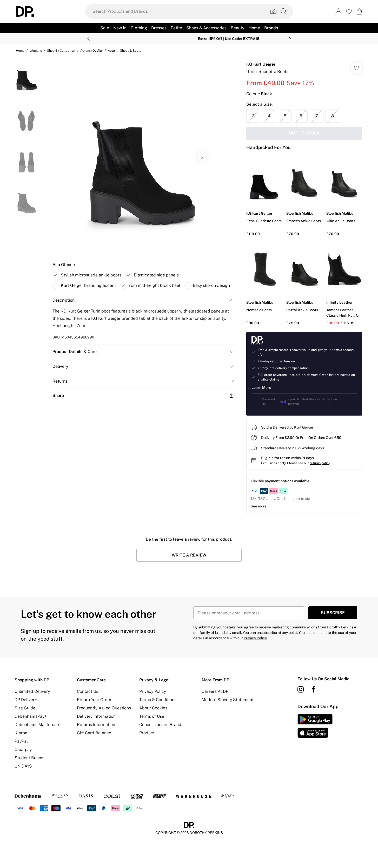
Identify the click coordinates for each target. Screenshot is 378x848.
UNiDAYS (23, 766)
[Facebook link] (313, 689)
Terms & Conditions (157, 699)
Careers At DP (215, 691)
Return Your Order (94, 699)
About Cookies (153, 707)
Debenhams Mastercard (38, 724)
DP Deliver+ (26, 699)
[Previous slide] (88, 39)
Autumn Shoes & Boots (124, 50)
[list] (142, 156)
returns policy (320, 463)
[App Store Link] (315, 726)
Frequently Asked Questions (104, 707)
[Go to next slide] (202, 157)
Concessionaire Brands (161, 724)
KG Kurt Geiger (260, 64)
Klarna (21, 732)
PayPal (21, 741)
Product (147, 732)
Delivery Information (96, 716)
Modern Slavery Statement (228, 699)
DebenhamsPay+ (31, 716)
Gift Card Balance (94, 732)
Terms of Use (151, 716)
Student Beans (29, 757)
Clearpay (23, 749)
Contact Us (87, 691)
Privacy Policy (152, 691)
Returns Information (96, 724)
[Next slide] (290, 39)
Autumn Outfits (91, 50)
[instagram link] (300, 689)
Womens (36, 50)
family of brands (213, 632)
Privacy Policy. (255, 638)
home (20, 50)
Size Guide (25, 707)
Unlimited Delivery (32, 691)
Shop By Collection (61, 50)
